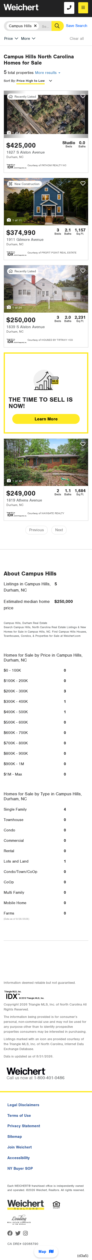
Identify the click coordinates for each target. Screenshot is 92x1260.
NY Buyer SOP (20, 1168)
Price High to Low (30, 81)
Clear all (77, 38)
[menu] (83, 8)
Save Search (76, 25)
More (25, 38)
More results (46, 72)
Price (8, 38)
